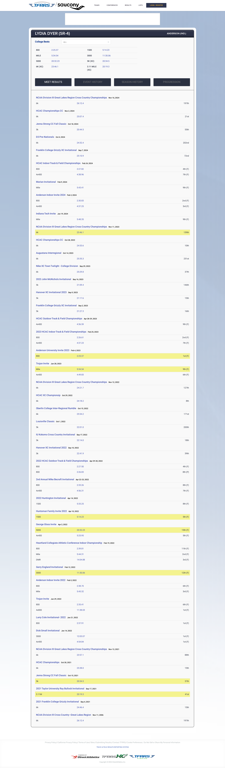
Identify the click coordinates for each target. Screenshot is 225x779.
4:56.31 (80, 490)
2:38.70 (80, 586)
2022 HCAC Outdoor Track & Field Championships (62, 460)
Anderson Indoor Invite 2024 (50, 195)
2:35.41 (80, 604)
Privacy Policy (50, 742)
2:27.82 (80, 169)
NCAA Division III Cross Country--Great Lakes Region (63, 714)
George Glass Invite (46, 524)
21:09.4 (80, 285)
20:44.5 (80, 129)
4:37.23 (80, 343)
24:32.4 (80, 143)
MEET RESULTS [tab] (53, 81)
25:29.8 (80, 272)
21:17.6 (80, 298)
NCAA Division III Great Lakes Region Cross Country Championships (71, 97)
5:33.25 (80, 504)
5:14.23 (105, 50)
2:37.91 (80, 623)
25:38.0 (80, 668)
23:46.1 (54, 66)
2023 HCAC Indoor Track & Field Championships (61, 331)
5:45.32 (80, 591)
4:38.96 (80, 174)
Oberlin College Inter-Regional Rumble (56, 408)
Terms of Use (84, 742)
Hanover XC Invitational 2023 (51, 292)
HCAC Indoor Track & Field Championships (58, 163)
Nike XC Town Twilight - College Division (57, 266)
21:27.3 (80, 311)
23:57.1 (80, 655)
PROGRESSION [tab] (171, 81)
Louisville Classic (45, 421)
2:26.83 (80, 472)
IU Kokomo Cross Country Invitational (55, 434)
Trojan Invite (42, 363)
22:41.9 (80, 453)
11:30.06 (106, 55)
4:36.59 (80, 324)
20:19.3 (105, 66)
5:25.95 (80, 535)
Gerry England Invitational (49, 567)
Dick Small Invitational (48, 630)
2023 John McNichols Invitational (53, 279)
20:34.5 (105, 61)
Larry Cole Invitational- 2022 (51, 617)
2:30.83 (80, 200)
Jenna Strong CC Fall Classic (51, 123)
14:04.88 (81, 559)
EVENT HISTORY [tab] (92, 81)
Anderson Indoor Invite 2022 (50, 580)
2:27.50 (80, 466)
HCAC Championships (47, 662)
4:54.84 (80, 641)
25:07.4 (80, 116)
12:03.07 (81, 636)
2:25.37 (54, 50)
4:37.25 (80, 206)
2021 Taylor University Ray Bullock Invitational (60, 688)
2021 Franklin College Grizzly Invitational (57, 701)
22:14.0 (80, 440)
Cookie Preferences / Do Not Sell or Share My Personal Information (153, 742)
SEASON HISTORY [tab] (132, 81)
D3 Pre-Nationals (45, 136)
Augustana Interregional (48, 253)
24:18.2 (80, 401)
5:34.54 (54, 55)
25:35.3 (80, 258)
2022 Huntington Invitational (51, 498)
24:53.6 (80, 245)
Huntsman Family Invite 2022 (51, 511)
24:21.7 (80, 387)
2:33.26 (80, 485)
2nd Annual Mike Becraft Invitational (55, 479)
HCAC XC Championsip (48, 395)
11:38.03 (81, 610)
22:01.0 (80, 427)
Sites (93, 742)
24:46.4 (80, 707)
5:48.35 (80, 219)
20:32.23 (55, 61)
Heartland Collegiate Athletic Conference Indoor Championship (69, 542)
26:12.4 (80, 103)
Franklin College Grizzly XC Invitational (56, 150)
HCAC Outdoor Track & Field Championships (59, 318)
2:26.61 (80, 337)
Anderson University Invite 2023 (52, 350)
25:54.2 (80, 414)
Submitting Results (103, 742)
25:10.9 (80, 156)
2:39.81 (80, 548)
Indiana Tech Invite (46, 213)
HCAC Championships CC (49, 110)
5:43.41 (80, 187)
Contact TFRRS (119, 742)
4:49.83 (80, 374)
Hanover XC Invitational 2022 (51, 447)
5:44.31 (80, 554)
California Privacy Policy (67, 742)
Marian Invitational (46, 181)
